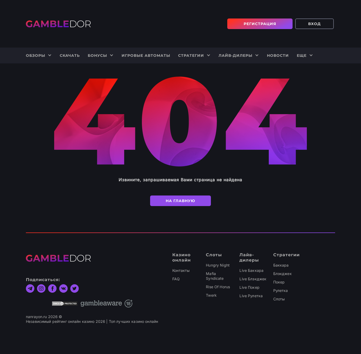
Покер (279, 282)
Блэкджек (282, 273)
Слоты (279, 299)
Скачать (70, 55)
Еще (302, 55)
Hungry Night (218, 265)
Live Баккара (251, 270)
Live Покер (249, 287)
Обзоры (35, 55)
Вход (314, 23)
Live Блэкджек (252, 279)
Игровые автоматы (146, 55)
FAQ (176, 279)
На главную (180, 200)
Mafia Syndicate (215, 276)
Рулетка (280, 290)
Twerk (211, 295)
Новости (278, 55)
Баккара (281, 265)
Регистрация (260, 23)
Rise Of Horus (218, 287)
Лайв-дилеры (235, 55)
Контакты (180, 270)
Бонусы (97, 55)
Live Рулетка (251, 296)
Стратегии (191, 55)
